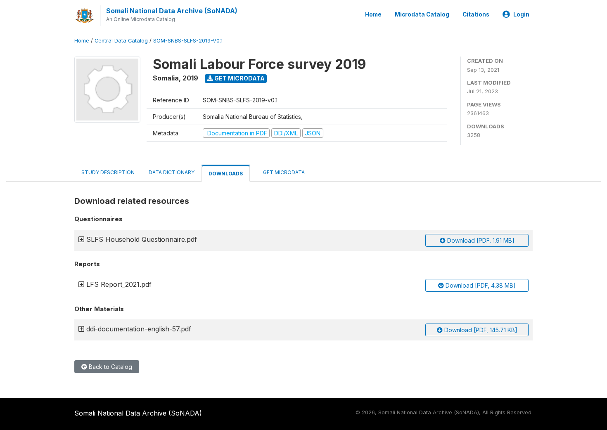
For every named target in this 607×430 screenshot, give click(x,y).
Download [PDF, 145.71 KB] (480, 329)
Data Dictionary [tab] (171, 172)
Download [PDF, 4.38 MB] (480, 285)
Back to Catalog (109, 366)
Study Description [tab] (108, 172)
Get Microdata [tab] (283, 172)
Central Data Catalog (121, 41)
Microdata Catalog (422, 14)
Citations (475, 14)
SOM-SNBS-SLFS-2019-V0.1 (188, 41)
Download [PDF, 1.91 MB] (480, 240)
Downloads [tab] (226, 173)
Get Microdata (239, 78)
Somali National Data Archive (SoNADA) (171, 11)
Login (521, 14)
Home (373, 14)
